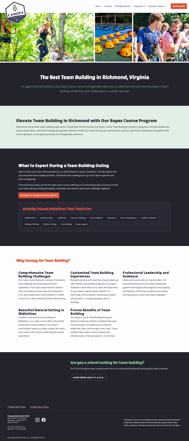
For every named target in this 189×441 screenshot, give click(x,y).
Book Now (179, 6)
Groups (108, 6)
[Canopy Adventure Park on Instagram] (37, 421)
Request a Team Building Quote (38, 195)
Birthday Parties (122, 6)
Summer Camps (156, 6)
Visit (97, 6)
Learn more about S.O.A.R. (88, 377)
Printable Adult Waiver (17, 407)
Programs (138, 6)
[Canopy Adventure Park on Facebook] (44, 421)
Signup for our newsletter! (17, 429)
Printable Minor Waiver (39, 407)
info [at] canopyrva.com (16, 427)
